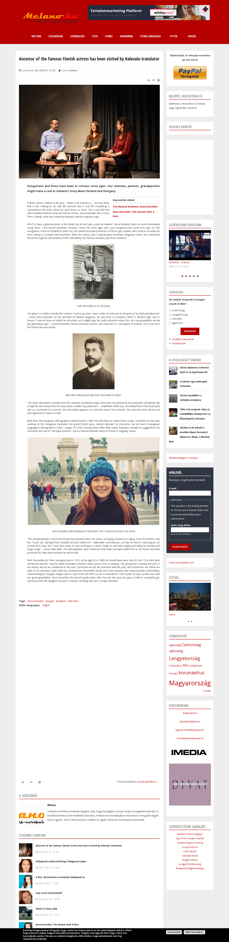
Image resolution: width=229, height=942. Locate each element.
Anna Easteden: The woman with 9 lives (57, 924)
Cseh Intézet (189, 851)
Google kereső (180, 126)
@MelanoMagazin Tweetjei (183, 457)
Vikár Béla (73, 601)
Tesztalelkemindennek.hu (190, 738)
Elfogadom (173, 932)
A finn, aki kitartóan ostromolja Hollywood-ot (60, 877)
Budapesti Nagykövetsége (190, 868)
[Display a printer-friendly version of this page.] (148, 79)
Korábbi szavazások (183, 339)
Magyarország (190, 682)
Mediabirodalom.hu (190, 721)
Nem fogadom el (194, 932)
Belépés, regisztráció (185, 96)
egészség (175, 645)
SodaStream (195, 665)
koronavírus (191, 672)
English (46, 605)
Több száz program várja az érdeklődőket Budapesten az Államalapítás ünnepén (195, 414)
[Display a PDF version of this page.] (158, 79)
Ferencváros (175, 665)
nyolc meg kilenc (182, 525)
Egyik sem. (177, 323)
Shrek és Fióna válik (46, 908)
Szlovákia (177, 318)
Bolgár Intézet (190, 859)
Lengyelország (179, 314)
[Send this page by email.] (153, 79)
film (185, 665)
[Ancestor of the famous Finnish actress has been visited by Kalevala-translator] (89, 176)
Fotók (173, 36)
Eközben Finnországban (190, 834)
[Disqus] (89, 649)
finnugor (173, 673)
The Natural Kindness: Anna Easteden (135, 206)
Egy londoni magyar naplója (190, 838)
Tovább (207, 690)
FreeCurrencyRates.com (181, 562)
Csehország (178, 310)
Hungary (49, 601)
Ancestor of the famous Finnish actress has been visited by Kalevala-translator (79, 845)
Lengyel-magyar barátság (190, 842)
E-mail (173, 488)
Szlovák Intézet (190, 855)
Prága (172, 618)
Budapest (61, 601)
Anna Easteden (36, 601)
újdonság (176, 651)
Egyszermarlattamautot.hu (190, 730)
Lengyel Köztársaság (190, 864)
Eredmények (179, 343)
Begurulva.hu (190, 713)
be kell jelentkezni (146, 781)
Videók (192, 36)
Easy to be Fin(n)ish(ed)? (49, 892)
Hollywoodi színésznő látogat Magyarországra (61, 861)
